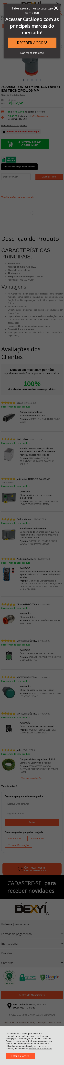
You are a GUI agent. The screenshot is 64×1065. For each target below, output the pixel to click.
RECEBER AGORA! (32, 42)
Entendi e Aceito (20, 1056)
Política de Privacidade (40, 1048)
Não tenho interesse (32, 53)
